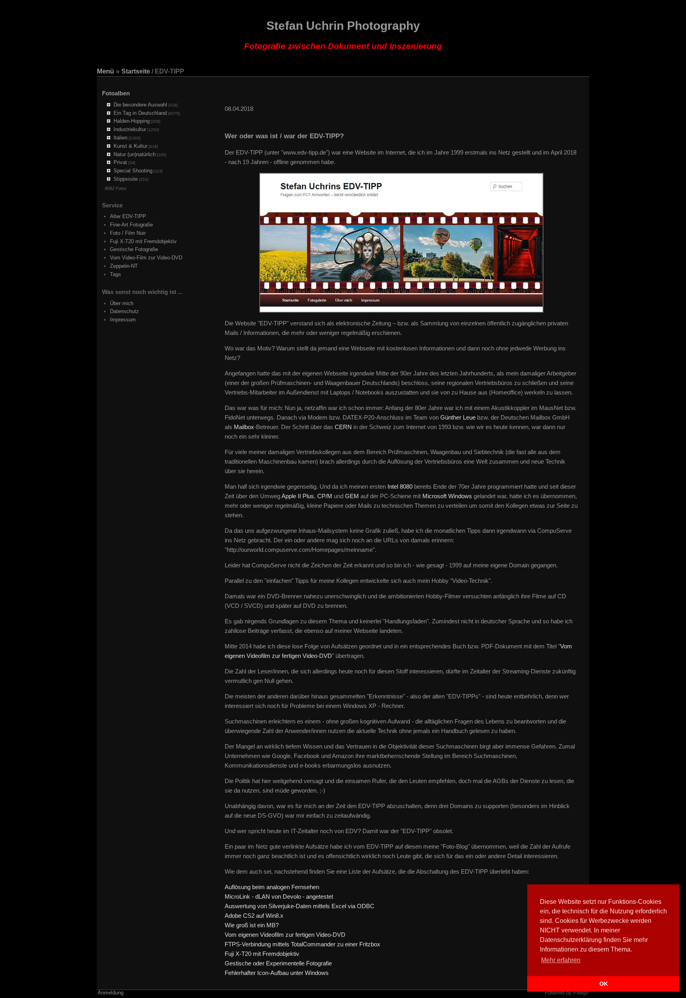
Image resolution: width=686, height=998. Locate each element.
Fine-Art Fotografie (131, 225)
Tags (115, 274)
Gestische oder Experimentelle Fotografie (278, 963)
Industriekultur (130, 129)
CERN (343, 427)
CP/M (324, 496)
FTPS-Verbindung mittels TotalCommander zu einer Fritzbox (302, 944)
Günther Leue (458, 417)
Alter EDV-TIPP (128, 216)
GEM (352, 496)
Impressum (123, 320)
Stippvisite (126, 179)
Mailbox (244, 427)
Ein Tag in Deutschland (140, 113)
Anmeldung (110, 993)
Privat (120, 162)
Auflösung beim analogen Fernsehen (272, 887)
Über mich (121, 303)
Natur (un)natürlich (135, 154)
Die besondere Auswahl (140, 105)
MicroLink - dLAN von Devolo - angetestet (279, 896)
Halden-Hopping (132, 121)
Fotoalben (116, 93)
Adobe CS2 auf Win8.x (254, 915)
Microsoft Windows (447, 496)
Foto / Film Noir (128, 233)
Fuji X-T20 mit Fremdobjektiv (143, 241)
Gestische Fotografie (134, 249)
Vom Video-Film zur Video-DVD (146, 258)
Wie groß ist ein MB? (252, 925)
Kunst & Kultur (130, 146)
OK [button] (603, 984)
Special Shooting (133, 171)
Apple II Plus (297, 496)
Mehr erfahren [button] (560, 960)
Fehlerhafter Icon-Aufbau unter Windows (277, 972)
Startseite (135, 71)
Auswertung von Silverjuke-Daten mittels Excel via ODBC (299, 906)
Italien (120, 138)
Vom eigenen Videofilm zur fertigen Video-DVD (285, 934)
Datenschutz (124, 311)
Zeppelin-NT (124, 266)
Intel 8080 (399, 486)
